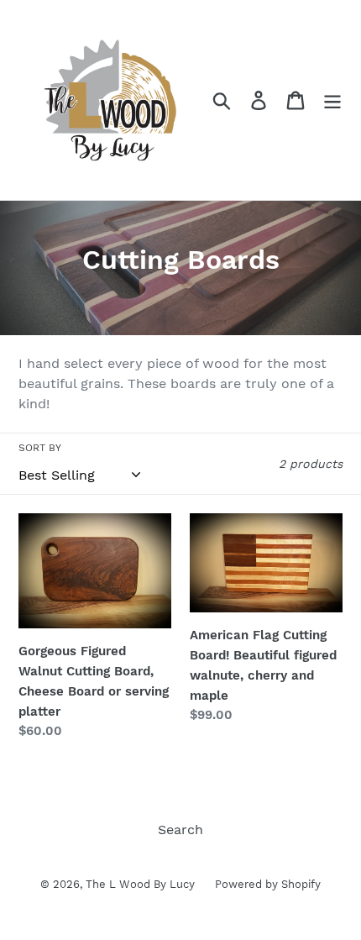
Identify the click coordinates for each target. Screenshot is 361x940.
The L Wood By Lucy (142, 884)
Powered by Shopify (268, 884)
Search (180, 830)
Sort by (39, 448)
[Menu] (332, 100)
